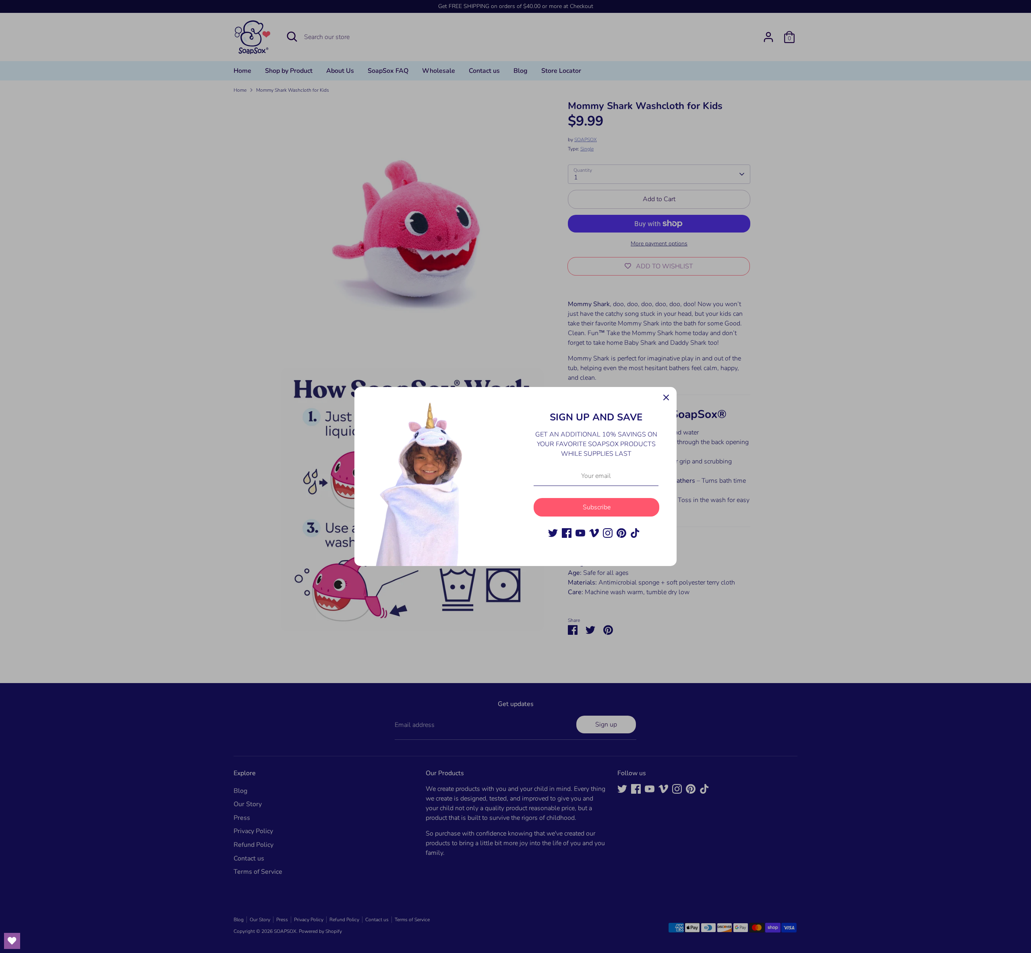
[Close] (666, 397)
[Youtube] (580, 533)
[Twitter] (553, 533)
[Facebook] (566, 533)
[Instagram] (608, 533)
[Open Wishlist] (12, 941)
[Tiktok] (635, 533)
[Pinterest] (621, 533)
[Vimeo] (594, 533)
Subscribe (597, 507)
